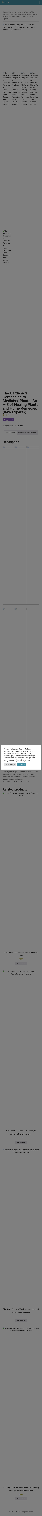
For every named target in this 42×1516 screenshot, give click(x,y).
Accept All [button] (22, 765)
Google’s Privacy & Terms (22, 761)
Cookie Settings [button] (10, 765)
